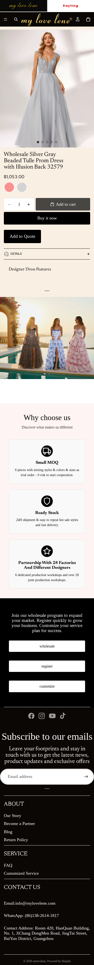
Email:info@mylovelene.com (29, 903)
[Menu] (5, 19)
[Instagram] (42, 716)
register (47, 666)
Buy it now (47, 218)
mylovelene (39, 961)
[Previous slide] (7, 338)
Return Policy (16, 839)
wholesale (47, 646)
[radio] (9, 187)
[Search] (16, 19)
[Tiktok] (63, 716)
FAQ (8, 865)
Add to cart (66, 204)
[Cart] (88, 19)
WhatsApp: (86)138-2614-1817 (31, 915)
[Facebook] (31, 716)
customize (47, 686)
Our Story (12, 815)
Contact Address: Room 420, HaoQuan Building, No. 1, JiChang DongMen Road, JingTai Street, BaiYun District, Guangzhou (47, 933)
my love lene (23, 5)
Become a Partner (19, 823)
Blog (8, 831)
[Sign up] (86, 777)
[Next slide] (86, 338)
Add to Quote (22, 236)
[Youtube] (52, 716)
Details (16, 254)
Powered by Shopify (59, 961)
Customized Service (21, 873)
